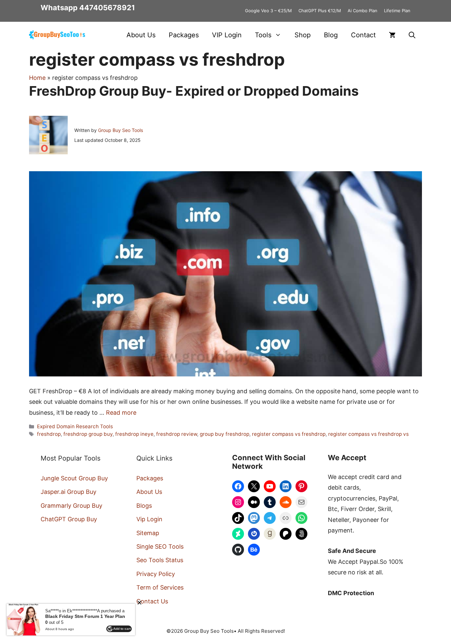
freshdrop (49, 434)
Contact (363, 35)
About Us (141, 35)
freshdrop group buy (88, 434)
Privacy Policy (155, 573)
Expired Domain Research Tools (75, 426)
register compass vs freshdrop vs (368, 434)
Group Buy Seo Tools (120, 130)
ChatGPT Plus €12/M (319, 10)
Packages (184, 35)
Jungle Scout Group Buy (74, 478)
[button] (412, 35)
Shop (303, 35)
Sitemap (147, 533)
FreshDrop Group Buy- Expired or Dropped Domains (194, 91)
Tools (263, 35)
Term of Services (160, 587)
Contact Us (152, 601)
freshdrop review (176, 434)
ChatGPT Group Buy (69, 519)
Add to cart (122, 628)
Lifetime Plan (397, 10)
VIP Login (227, 35)
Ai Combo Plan (362, 10)
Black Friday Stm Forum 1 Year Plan (85, 616)
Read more (121, 412)
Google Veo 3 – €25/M (268, 10)
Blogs (144, 505)
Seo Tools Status (159, 560)
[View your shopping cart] (392, 35)
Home (37, 77)
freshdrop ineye (134, 434)
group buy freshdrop (224, 434)
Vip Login (149, 519)
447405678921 (107, 7)
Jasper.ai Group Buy (68, 491)
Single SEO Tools (160, 546)
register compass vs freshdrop (289, 434)
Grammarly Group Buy (71, 505)
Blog (331, 35)
